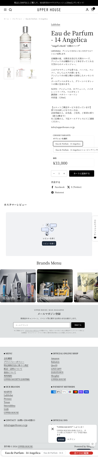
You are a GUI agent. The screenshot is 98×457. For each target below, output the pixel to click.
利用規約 (8, 375)
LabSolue (55, 24)
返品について (10, 372)
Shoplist (55, 375)
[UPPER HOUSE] (49, 9)
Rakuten (55, 361)
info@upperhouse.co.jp (15, 425)
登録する (78, 325)
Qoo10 (54, 365)
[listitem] (72, 87)
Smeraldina (9, 405)
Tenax (7, 402)
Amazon (55, 358)
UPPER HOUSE (58, 379)
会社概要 (8, 358)
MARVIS (8, 391)
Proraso (8, 398)
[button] (10, 9)
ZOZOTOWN (57, 372)
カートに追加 (81, 453)
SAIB (6, 409)
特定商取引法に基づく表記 (16, 365)
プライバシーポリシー (32, 330)
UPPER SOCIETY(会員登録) (17, 379)
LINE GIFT (56, 368)
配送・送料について (13, 368)
